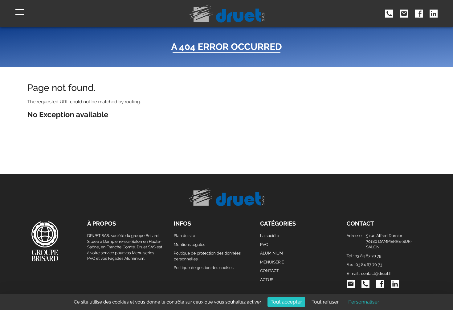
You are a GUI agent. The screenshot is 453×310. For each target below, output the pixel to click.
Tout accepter (286, 302)
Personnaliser (363, 302)
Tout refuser (325, 302)
